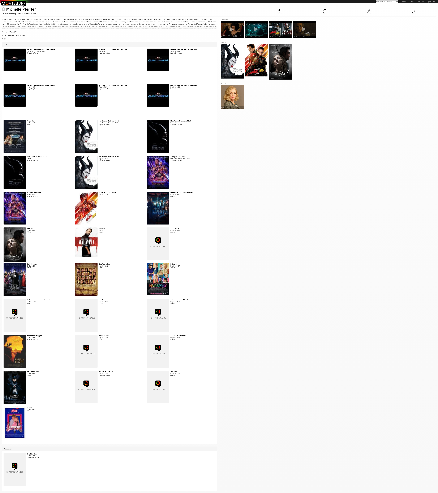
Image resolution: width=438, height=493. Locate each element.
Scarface (173, 371)
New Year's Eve (104, 264)
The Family (174, 228)
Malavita (102, 228)
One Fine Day (103, 336)
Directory (403, 2)
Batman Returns (33, 371)
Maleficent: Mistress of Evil (109, 121)
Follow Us (420, 2)
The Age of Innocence (178, 336)
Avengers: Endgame (177, 157)
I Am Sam (102, 300)
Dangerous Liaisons (106, 371)
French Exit (31, 121)
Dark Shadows (32, 264)
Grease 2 (30, 407)
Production (8, 449)
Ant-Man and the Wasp (107, 192)
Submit (412, 2)
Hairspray (173, 264)
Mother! (30, 228)
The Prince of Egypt (34, 336)
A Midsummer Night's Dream (180, 300)
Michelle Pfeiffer (21, 9)
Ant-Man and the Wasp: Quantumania (41, 49)
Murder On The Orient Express (181, 192)
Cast (5, 44)
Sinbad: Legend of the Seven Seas (39, 300)
